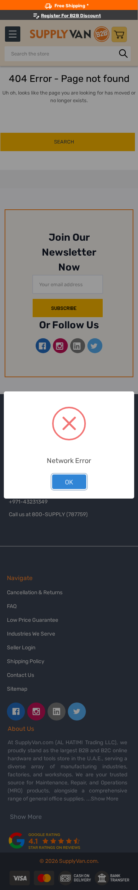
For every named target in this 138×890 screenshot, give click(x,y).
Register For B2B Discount (71, 15)
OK (69, 482)
